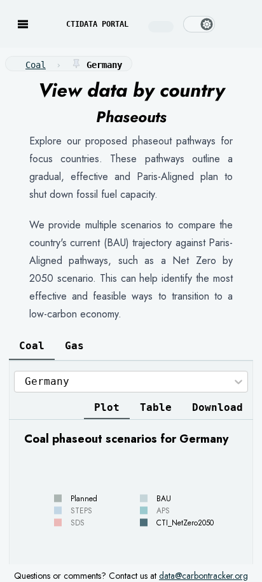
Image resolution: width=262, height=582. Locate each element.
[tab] (32, 346)
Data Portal (97, 24)
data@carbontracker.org (203, 575)
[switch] (199, 24)
